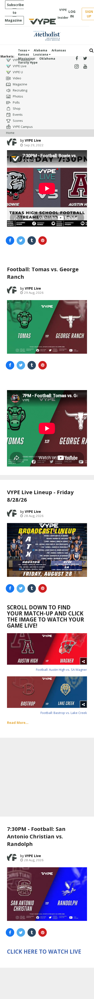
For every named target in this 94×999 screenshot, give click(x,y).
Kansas (23, 54)
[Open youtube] (85, 67)
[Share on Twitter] (21, 240)
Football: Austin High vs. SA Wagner (61, 669)
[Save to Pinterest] (42, 240)
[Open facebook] (77, 59)
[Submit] (91, 51)
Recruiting (19, 90)
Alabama (40, 50)
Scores (17, 120)
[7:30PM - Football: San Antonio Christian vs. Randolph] (47, 894)
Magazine (19, 84)
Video (16, 78)
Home (10, 133)
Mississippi (26, 59)
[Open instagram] (77, 67)
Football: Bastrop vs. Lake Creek (63, 713)
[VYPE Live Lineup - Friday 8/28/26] (47, 550)
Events (17, 114)
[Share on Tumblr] (31, 240)
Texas (23, 50)
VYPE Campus (22, 126)
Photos (17, 96)
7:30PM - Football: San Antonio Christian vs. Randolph (36, 836)
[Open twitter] (85, 59)
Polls (16, 102)
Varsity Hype (28, 62)
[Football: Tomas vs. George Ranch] (47, 327)
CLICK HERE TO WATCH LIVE (44, 951)
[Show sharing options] (83, 661)
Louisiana (41, 54)
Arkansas (59, 50)
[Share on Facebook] (10, 240)
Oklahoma (47, 59)
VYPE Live (19, 66)
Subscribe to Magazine (14, 12)
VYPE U (17, 72)
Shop (16, 108)
